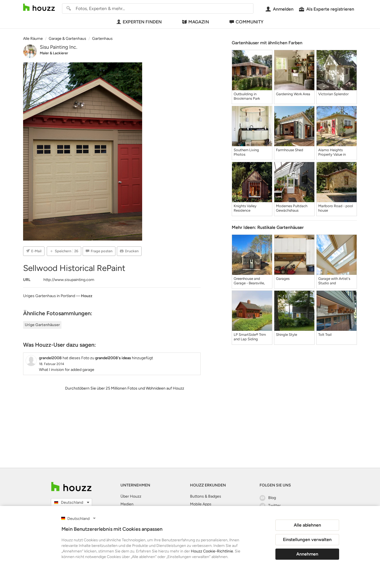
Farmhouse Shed (289, 150)
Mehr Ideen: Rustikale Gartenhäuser (268, 227)
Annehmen (307, 554)
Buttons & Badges (205, 496)
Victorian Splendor (333, 94)
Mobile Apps (200, 504)
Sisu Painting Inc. (58, 47)
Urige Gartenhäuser (42, 324)
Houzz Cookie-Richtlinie (212, 551)
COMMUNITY (249, 22)
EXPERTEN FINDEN (142, 22)
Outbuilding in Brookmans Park (247, 96)
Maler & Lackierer (54, 53)
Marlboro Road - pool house (335, 208)
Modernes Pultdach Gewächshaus (291, 208)
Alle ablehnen (307, 525)
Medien (127, 504)
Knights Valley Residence (245, 208)
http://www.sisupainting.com (68, 279)
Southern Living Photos (246, 152)
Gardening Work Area (293, 94)
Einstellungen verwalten (307, 539)
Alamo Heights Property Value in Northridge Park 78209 (336, 152)
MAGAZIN (198, 22)
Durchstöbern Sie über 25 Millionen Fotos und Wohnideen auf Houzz (124, 388)
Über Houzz (130, 496)
